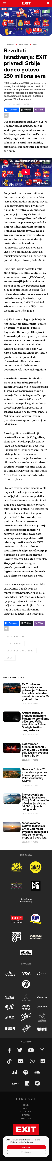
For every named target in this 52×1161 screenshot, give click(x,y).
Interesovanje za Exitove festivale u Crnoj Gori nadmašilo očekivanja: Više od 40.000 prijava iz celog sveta (35, 802)
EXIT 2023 (23, 44)
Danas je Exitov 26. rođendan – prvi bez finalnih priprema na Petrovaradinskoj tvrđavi (34, 775)
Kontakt (26, 1118)
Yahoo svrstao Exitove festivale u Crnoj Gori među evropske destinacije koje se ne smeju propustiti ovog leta (35, 830)
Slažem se (26, 1147)
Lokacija (26, 1112)
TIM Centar (14, 643)
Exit (10, 657)
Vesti (35, 44)
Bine (26, 1105)
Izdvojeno (9, 44)
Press (26, 1115)
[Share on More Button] (6, 115)
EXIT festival (16, 636)
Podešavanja (26, 1152)
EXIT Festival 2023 (20, 650)
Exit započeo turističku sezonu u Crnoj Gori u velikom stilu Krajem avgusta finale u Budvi (35, 750)
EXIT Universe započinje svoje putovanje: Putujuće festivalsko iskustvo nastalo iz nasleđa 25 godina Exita (35, 692)
